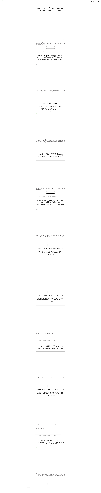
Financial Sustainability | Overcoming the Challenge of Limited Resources (50, 347)
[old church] (50, 459)
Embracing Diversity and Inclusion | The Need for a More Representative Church (50, 299)
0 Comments (46, 51)
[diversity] (50, 317)
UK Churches (53, 201)
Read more (50, 47)
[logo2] (50, 125)
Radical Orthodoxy (46, 56)
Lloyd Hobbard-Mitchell (53, 51)
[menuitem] (91, 2)
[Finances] (50, 363)
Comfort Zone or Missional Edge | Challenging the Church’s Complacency (50, 252)
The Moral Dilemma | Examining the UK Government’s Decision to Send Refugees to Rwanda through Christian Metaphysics (50, 107)
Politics (62, 55)
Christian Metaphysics (47, 55)
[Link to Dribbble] (97, 1)
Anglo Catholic (40, 55)
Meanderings (53, 153)
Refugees (52, 56)
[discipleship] (50, 411)
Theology (50, 7)
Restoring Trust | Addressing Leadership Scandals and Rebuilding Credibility (50, 204)
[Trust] (50, 221)
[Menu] (93, 2)
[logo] (50, 172)
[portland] (50, 76)
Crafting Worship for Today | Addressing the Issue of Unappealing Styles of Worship (50, 442)
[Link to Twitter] (96, 1)
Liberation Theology (56, 55)
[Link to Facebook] (98, 1)
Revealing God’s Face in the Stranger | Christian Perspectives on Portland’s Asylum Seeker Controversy (50, 59)
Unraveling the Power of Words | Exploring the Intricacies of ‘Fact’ (50, 155)
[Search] (91, 2)
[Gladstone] (50, 26)
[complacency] (50, 270)
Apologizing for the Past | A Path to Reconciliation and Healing (50, 9)
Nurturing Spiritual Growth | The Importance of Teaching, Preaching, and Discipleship (50, 393)
